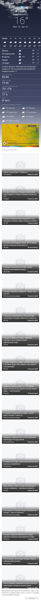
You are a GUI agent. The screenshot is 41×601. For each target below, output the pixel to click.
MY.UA (3, 2)
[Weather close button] (20, 135)
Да (22, 7)
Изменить (28, 7)
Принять (32, 598)
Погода (10, 3)
